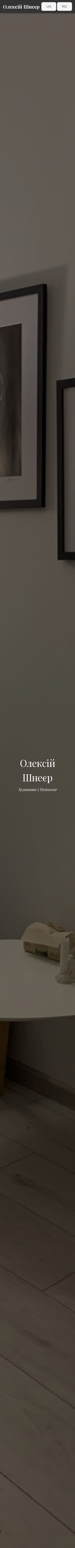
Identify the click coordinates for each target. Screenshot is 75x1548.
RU (64, 6)
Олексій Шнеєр (21, 6)
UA (48, 6)
